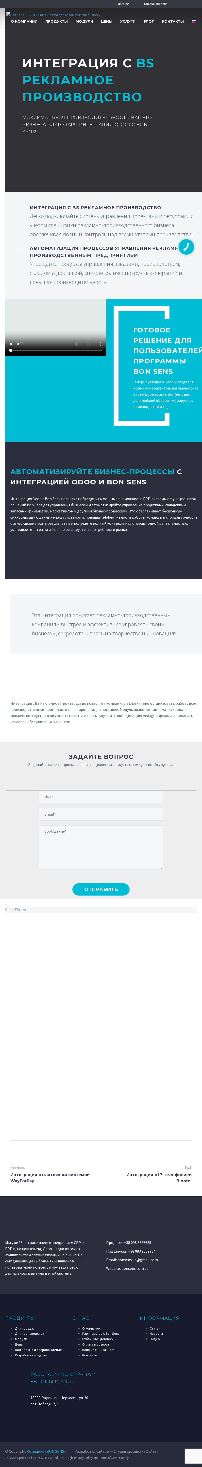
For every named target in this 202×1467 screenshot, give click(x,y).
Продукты (56, 21)
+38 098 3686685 (137, 1242)
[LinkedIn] (112, 1153)
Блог (148, 21)
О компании (24, 21)
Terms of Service (109, 1458)
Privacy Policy (83, 1458)
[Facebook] (171, 4)
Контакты (173, 21)
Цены (106, 21)
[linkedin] (59, 1420)
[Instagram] (187, 4)
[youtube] (41, 1420)
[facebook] (32, 1420)
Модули (84, 21)
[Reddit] (123, 1153)
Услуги (127, 21)
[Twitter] (90, 1153)
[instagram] (50, 1420)
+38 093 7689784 (141, 1251)
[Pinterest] (101, 1153)
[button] (192, 15)
